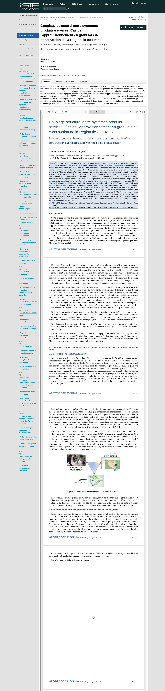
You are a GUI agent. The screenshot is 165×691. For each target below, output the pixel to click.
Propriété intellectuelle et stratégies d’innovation (28, 335)
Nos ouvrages (93, 4)
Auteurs (63, 4)
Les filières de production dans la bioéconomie (26, 158)
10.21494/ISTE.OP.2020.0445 (74, 75)
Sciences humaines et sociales (26, 50)
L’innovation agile (26, 346)
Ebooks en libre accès (26, 55)
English (135, 3)
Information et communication (24, 30)
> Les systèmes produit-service (85, 17)
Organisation (48, 4)
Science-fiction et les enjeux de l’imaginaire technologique (27, 174)
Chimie (21, 20)
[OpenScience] (30, 6)
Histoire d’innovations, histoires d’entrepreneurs (28, 301)
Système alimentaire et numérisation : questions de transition (28, 219)
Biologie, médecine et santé (28, 15)
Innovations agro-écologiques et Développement (26, 430)
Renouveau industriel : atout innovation (25, 183)
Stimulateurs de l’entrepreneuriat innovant (25, 459)
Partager (140, 27)
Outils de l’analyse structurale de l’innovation (26, 280)
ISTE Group (77, 4)
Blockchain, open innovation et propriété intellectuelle (27, 242)
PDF (123, 27)
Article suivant (138, 20)
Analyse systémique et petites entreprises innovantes (28, 385)
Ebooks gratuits (111, 4)
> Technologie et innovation (64, 17)
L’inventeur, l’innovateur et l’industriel (24, 468)
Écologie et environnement (27, 24)
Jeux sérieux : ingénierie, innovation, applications (27, 143)
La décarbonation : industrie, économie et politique (27, 120)
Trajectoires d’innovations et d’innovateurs (25, 233)
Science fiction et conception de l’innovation (26, 359)
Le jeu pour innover (27, 213)
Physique (21, 44)
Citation (131, 27)
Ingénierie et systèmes (26, 35)
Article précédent (138, 17)
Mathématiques (24, 40)
